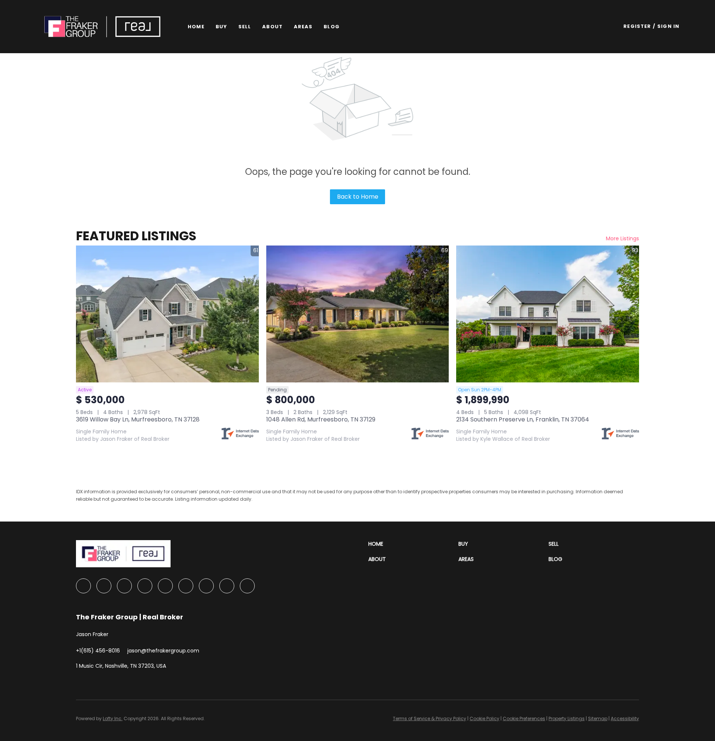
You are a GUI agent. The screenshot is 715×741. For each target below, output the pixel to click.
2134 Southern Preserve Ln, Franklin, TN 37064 (522, 419)
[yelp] (165, 585)
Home (196, 26)
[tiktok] (226, 585)
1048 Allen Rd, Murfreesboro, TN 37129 (320, 419)
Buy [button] (221, 26)
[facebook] (83, 585)
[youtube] (206, 585)
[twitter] (124, 585)
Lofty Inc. (113, 718)
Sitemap (597, 718)
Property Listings (567, 718)
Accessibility (625, 718)
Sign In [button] (668, 26)
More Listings (622, 238)
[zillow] (144, 585)
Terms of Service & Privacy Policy (429, 718)
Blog (331, 26)
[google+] (247, 585)
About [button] (272, 26)
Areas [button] (303, 26)
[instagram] (185, 585)
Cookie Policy (484, 718)
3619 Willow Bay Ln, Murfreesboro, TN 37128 (138, 419)
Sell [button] (244, 26)
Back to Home (357, 196)
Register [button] (637, 26)
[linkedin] (103, 585)
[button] (102, 26)
